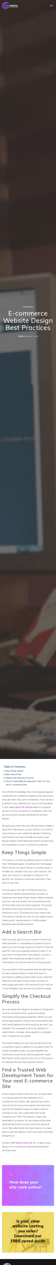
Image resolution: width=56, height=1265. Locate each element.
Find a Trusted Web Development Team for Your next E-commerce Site (28, 783)
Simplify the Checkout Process (19, 778)
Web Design (28, 307)
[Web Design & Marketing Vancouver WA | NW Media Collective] (10, 5)
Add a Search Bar (13, 774)
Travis (21, 336)
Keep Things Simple (14, 771)
